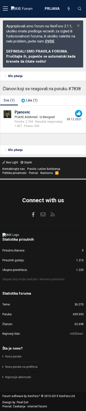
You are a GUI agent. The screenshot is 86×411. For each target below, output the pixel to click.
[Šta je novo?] (68, 8)
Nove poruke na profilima (21, 367)
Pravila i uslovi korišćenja (43, 169)
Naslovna (46, 173)
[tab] (29, 100)
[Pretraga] (79, 8)
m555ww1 (77, 333)
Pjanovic (22, 112)
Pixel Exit (22, 402)
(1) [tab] (9, 100)
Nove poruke (13, 356)
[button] (5, 9)
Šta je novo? (12, 348)
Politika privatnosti (14, 173)
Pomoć (33, 173)
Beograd (49, 117)
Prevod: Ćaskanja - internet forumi (24, 406)
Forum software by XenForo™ (38, 396)
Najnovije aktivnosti (18, 377)
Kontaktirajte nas (13, 169)
